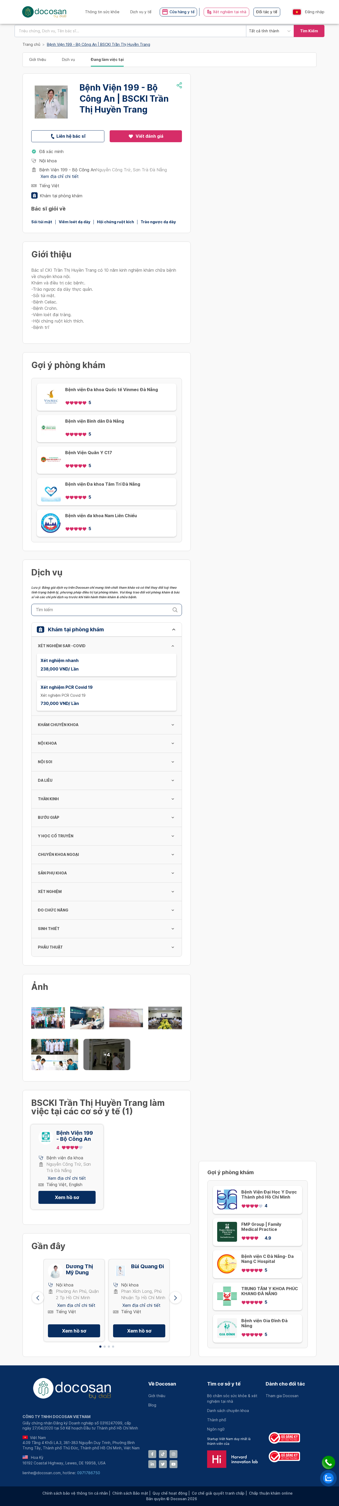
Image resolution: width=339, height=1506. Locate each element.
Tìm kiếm (309, 31)
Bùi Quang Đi (147, 1266)
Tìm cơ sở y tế (223, 1384)
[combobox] (130, 31)
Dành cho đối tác (285, 1384)
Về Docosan (162, 1384)
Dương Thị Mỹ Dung (79, 1269)
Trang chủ (31, 44)
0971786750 (88, 1473)
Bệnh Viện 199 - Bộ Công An (74, 1136)
